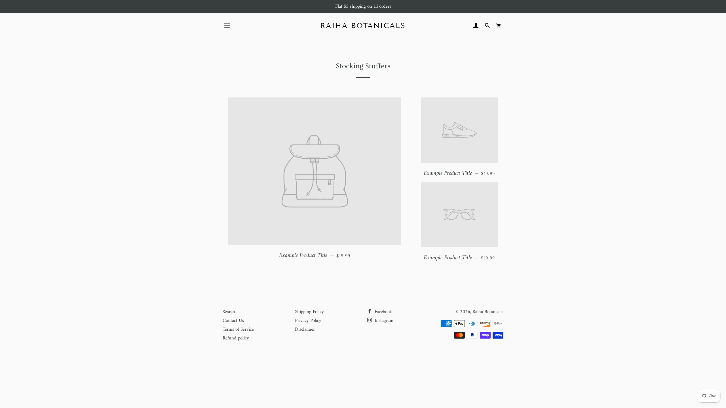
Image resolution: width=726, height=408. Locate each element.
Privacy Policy (308, 320)
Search (229, 312)
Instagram (383, 320)
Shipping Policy (309, 312)
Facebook (382, 312)
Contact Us (233, 320)
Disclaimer (305, 329)
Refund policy (236, 338)
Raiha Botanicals (363, 26)
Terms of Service (238, 329)
